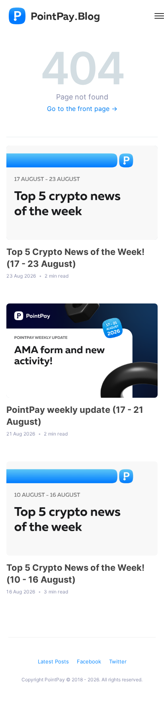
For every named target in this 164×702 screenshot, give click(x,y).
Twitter (118, 661)
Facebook (89, 661)
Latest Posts (53, 661)
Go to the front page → (82, 109)
